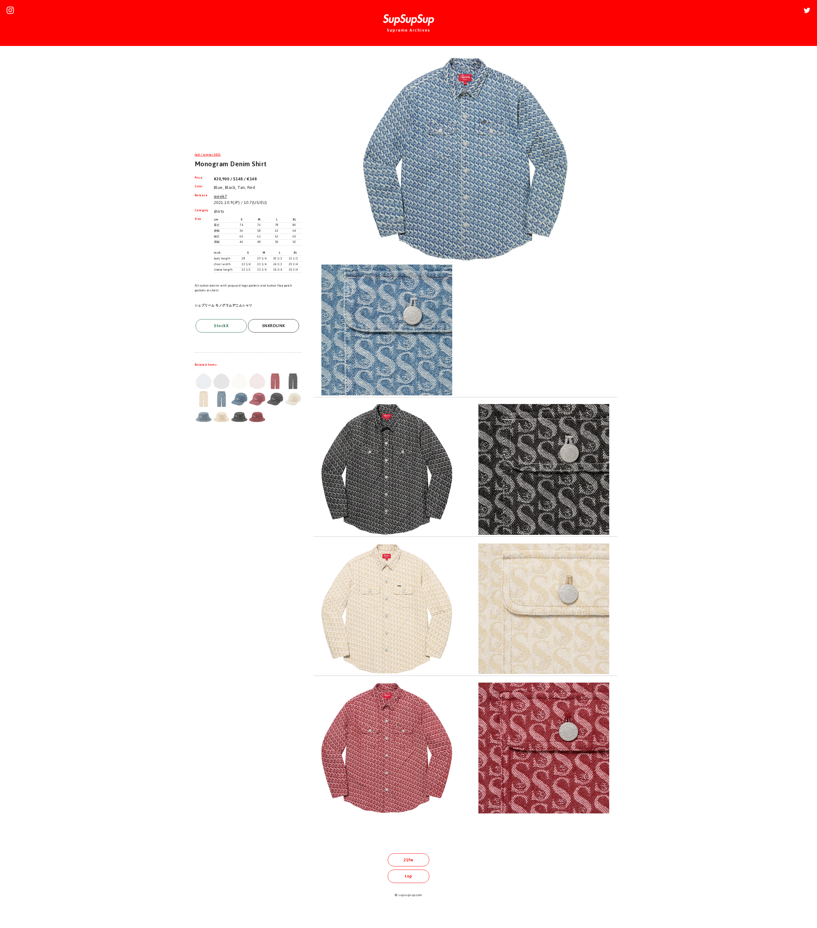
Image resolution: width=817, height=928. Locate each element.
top (408, 876)
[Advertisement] (248, 100)
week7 (220, 196)
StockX (221, 325)
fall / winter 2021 (208, 154)
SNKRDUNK (273, 325)
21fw (408, 859)
